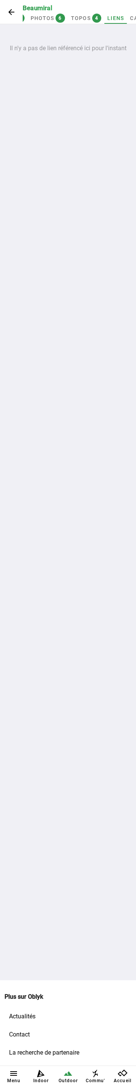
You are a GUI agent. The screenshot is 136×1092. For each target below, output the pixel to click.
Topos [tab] (85, 18)
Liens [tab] (115, 18)
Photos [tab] (46, 18)
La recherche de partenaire (44, 1052)
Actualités (22, 1016)
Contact (19, 1034)
